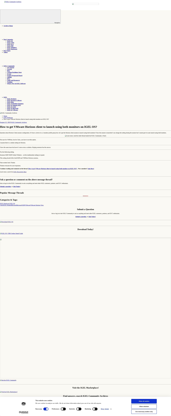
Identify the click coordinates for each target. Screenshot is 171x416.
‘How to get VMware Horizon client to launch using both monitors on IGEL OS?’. (52, 168)
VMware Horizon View (37, 205)
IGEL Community (9, 66)
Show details (105, 409)
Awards (9, 69)
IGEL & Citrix (11, 107)
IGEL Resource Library (14, 100)
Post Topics (7, 50)
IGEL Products (11, 99)
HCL (8, 79)
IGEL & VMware (12, 110)
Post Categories (8, 39)
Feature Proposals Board (14, 75)
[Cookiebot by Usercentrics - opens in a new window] (23, 412)
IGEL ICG (10, 44)
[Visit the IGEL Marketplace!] (8, 392)
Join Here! (91, 168)
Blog (8, 71)
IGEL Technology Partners (15, 103)
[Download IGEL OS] (6, 222)
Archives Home (8, 26)
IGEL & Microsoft (12, 108)
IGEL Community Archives (19, 122)
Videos (6, 52)
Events (9, 74)
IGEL (5, 97)
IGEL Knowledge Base (19, 172)
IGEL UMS (10, 42)
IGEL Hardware (12, 49)
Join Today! (16, 186)
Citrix (1, 205)
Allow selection (144, 406)
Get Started (10, 67)
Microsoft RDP (20, 205)
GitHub (9, 77)
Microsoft (13, 205)
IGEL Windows (12, 47)
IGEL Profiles (7, 205)
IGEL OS (10, 41)
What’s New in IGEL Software (16, 83)
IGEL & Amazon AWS (14, 105)
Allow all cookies (144, 401)
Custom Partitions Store (14, 72)
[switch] (63, 409)
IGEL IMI (10, 46)
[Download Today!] (11, 233)
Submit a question (5, 186)
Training (9, 82)
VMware (27, 205)
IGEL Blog (10, 102)
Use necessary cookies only (144, 411)
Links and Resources (13, 80)
